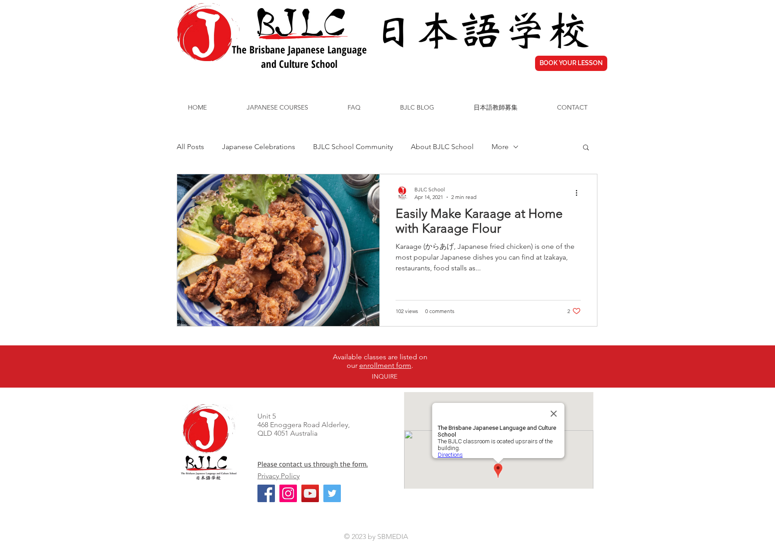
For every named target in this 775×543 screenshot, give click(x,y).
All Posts (190, 146)
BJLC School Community (353, 146)
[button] (586, 148)
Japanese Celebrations (258, 146)
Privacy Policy (278, 476)
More (500, 146)
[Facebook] (266, 493)
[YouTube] (310, 493)
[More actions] (579, 192)
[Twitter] (332, 493)
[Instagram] (288, 493)
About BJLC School (442, 146)
